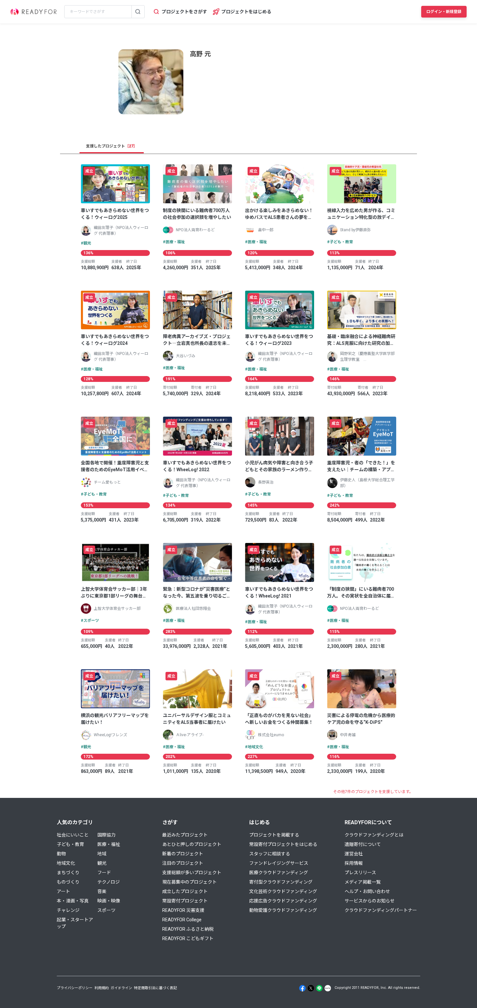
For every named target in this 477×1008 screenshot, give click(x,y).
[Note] (327, 988)
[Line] (319, 988)
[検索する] (137, 11)
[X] (311, 988)
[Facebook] (302, 988)
